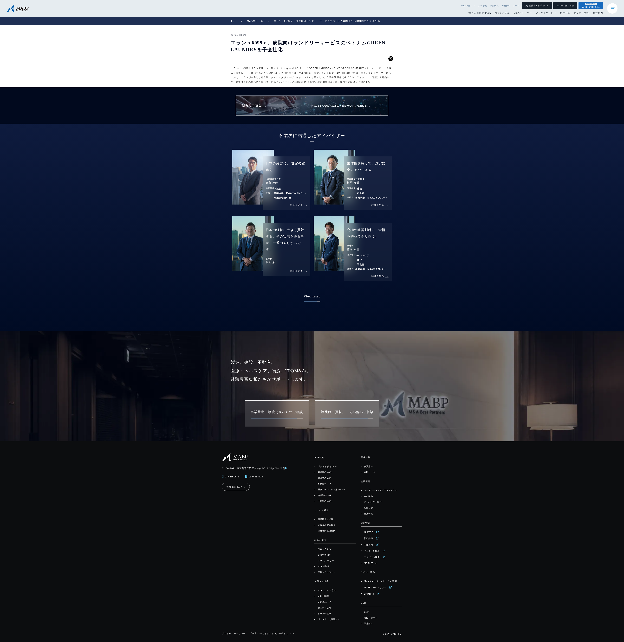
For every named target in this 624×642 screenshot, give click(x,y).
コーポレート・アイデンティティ (380, 490)
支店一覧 (368, 513)
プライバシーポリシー (233, 633)
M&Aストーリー (523, 13)
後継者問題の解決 (326, 531)
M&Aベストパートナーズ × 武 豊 (380, 581)
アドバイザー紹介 (546, 13)
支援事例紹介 (324, 555)
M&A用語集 (323, 596)
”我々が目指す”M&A (479, 13)
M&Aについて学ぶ (327, 590)
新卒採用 (368, 538)
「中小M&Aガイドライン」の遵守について (272, 633)
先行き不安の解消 (326, 525)
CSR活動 (482, 6)
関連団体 (368, 623)
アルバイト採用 (372, 557)
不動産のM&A (325, 483)
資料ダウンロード (510, 6)
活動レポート (370, 617)
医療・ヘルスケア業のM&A (331, 489)
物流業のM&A (325, 495)
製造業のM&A (325, 472)
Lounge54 (369, 594)
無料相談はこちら (236, 487)
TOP (233, 21)
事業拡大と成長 (325, 519)
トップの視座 (324, 613)
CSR (366, 612)
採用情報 (494, 6)
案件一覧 (565, 13)
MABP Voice (370, 563)
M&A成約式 (323, 566)
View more (312, 296)
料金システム (502, 13)
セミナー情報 (581, 13)
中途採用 (368, 545)
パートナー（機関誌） (329, 619)
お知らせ (368, 508)
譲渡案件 (368, 466)
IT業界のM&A (325, 501)
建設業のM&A (325, 478)
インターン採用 (372, 551)
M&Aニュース (255, 21)
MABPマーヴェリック (375, 587)
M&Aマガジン (468, 6)
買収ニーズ (369, 472)
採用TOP (368, 532)
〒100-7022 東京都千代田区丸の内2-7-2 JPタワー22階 (253, 468)
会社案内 (598, 13)
